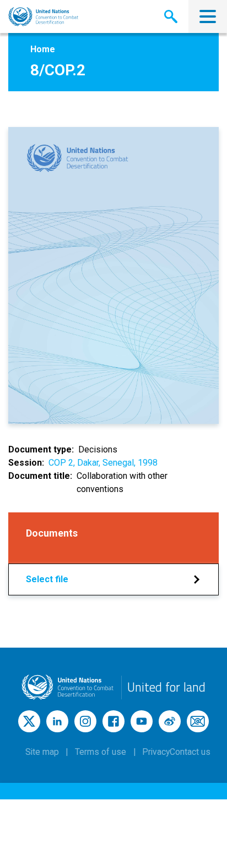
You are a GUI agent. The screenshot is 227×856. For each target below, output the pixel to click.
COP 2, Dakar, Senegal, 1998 (103, 462)
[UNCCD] (43, 17)
